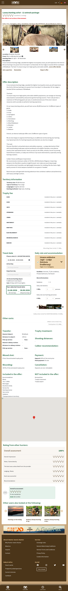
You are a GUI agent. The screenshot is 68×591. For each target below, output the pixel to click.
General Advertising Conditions (46, 546)
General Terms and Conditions (46, 549)
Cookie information (43, 557)
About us (8, 546)
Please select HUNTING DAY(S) (18, 256)
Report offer (44, 70)
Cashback (8, 575)
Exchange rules (41, 542)
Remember (17, 70)
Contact (7, 553)
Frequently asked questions (13, 568)
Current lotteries (10, 572)
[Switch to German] (61, 2)
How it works (9, 565)
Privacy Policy (41, 553)
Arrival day (10, 264)
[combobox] (19, 267)
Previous (3, 50)
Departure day (11, 271)
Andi (11, 497)
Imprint (7, 549)
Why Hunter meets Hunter (13, 542)
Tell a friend (41, 569)
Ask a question (7, 70)
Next (64, 50)
